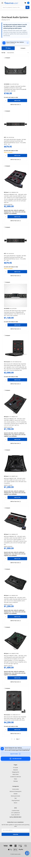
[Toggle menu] (2, 3)
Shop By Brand (15, 800)
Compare (23, 48)
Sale (15, 798)
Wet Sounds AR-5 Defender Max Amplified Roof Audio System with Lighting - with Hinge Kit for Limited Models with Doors (15, 718)
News (15, 779)
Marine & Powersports (15, 791)
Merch (15, 802)
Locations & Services (15, 776)
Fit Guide (15, 767)
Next (17, 739)
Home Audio (15, 789)
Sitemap (15, 781)
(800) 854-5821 (26, 750)
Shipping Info (15, 772)
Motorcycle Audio (15, 796)
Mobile (15, 793)
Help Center (15, 774)
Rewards (15, 770)
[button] (8, 48)
